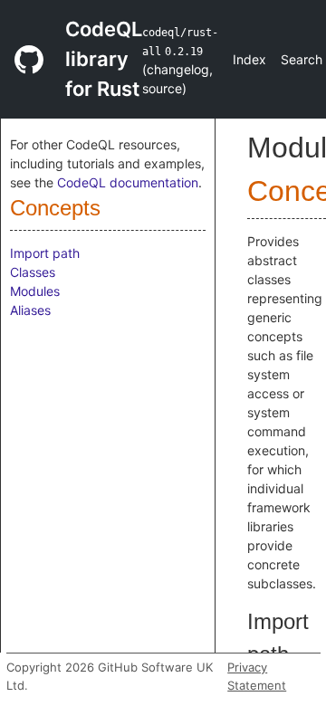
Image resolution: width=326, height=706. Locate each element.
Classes (32, 272)
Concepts (55, 208)
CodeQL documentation (127, 182)
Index (249, 59)
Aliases (30, 310)
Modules (35, 291)
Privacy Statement (256, 676)
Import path (45, 253)
